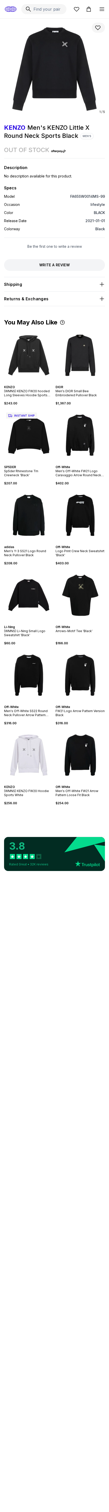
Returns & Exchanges (26, 298)
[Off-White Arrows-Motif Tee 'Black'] (80, 595)
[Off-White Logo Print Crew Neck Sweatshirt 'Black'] (80, 515)
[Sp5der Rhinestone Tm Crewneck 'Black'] (28, 435)
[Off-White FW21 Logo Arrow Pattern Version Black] (80, 675)
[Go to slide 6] (33, 782)
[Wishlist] (76, 9)
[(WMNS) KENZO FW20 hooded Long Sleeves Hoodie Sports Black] (28, 355)
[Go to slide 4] (30, 382)
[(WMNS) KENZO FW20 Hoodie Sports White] (28, 755)
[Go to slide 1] (24, 382)
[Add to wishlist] (98, 28)
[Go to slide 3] (28, 382)
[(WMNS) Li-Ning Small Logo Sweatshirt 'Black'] (28, 595)
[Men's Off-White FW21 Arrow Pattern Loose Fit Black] (80, 755)
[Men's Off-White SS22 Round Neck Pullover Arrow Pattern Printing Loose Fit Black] (28, 675)
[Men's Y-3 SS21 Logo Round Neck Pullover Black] (28, 515)
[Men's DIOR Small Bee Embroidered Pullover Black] (80, 355)
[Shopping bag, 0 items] (89, 9)
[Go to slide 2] (26, 382)
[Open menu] (102, 9)
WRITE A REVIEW (54, 265)
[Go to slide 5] (32, 382)
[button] (62, 322)
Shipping (13, 284)
